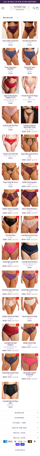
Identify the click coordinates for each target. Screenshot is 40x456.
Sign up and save (19, 428)
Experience (19, 418)
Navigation (19, 413)
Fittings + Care (19, 423)
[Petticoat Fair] (20, 8)
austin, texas (19, 433)
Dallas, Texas (19, 438)
